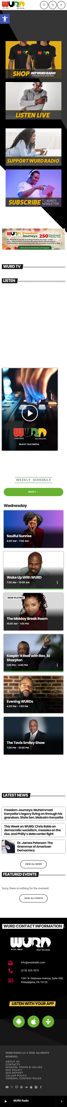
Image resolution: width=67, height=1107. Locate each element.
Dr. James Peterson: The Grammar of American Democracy (35, 847)
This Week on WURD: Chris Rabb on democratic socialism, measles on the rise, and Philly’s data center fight (32, 830)
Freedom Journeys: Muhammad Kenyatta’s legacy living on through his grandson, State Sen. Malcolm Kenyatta (33, 814)
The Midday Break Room (27, 618)
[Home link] (13, 5)
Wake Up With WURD (24, 577)
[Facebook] (40, 1087)
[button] (5, 19)
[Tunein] (21, 1087)
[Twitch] (16, 1087)
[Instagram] (36, 1087)
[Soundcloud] (26, 1087)
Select (33, 492)
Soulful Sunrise (19, 535)
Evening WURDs (20, 701)
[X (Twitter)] (11, 1087)
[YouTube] (7, 1087)
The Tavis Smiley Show (26, 742)
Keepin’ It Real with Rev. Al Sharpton (28, 658)
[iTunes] (31, 1087)
